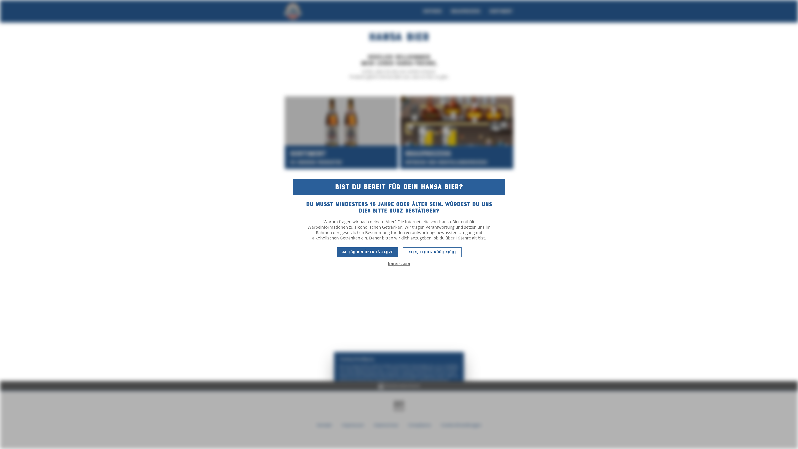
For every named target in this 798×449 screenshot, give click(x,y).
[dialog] (399, 224)
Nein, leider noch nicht (432, 252)
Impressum (399, 263)
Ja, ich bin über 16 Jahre (367, 252)
